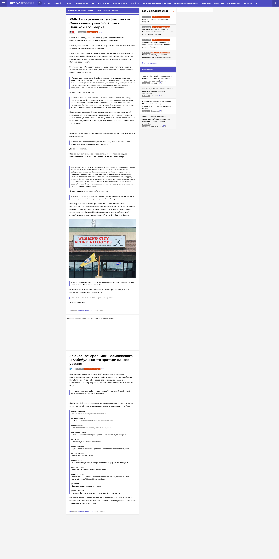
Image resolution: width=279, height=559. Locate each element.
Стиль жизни (233, 3)
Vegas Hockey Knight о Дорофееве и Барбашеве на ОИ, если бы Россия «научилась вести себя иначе (157, 78)
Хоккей (57, 3)
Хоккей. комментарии (92, 369)
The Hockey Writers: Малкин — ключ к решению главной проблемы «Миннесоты (157, 91)
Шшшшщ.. (155, 96)
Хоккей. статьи (92, 32)
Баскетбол (206, 3)
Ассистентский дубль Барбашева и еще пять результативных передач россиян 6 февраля (156, 44)
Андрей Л (155, 83)
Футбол (47, 3)
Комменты (106, 10)
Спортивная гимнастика (186, 3)
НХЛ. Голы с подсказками (161, 17)
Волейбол (135, 3)
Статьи (98, 10)
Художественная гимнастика (157, 3)
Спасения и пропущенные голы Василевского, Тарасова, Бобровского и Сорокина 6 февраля (157, 31)
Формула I (219, 3)
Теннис (68, 3)
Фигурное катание (100, 3)
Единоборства (81, 3)
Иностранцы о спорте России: (80, 11)
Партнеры (247, 3)
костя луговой (157, 126)
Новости (115, 10)
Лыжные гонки (120, 3)
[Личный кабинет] (275, 3)
